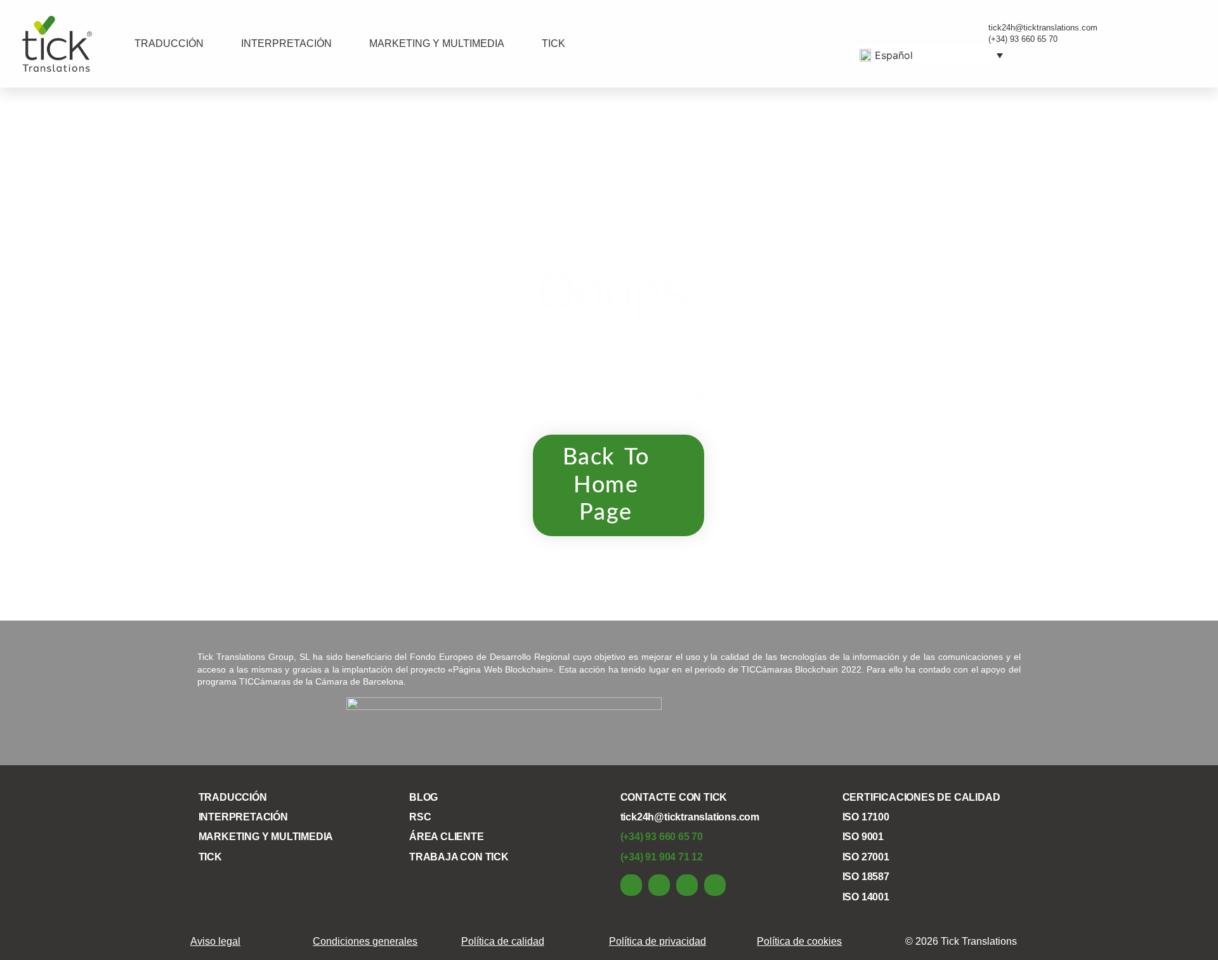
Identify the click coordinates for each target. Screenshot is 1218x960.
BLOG (423, 797)
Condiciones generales (365, 941)
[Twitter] (687, 885)
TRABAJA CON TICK (459, 857)
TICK (553, 43)
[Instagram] (715, 885)
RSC (420, 817)
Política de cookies (799, 941)
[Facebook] (659, 885)
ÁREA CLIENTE (446, 836)
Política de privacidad (657, 941)
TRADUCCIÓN (169, 43)
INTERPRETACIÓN (286, 43)
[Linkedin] (631, 885)
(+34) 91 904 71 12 (661, 857)
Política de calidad (502, 941)
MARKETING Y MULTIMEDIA (436, 43)
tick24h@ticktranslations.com (689, 817)
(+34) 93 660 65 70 (661, 836)
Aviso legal (215, 941)
